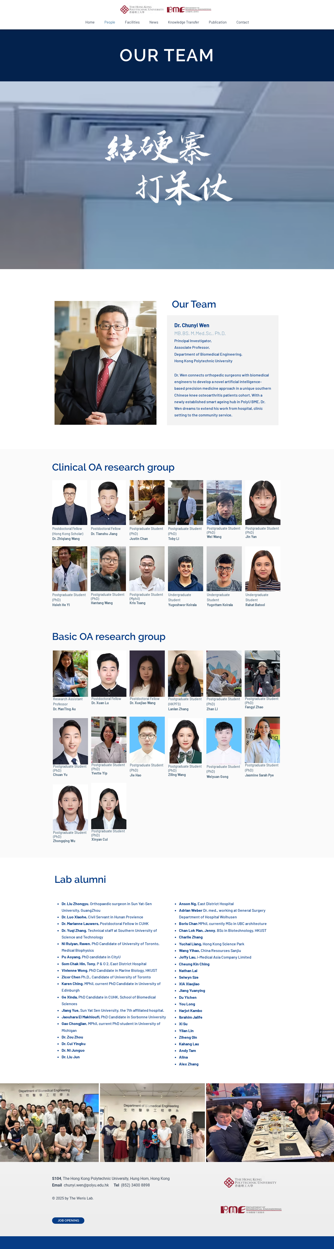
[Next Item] (326, 1122)
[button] (185, 502)
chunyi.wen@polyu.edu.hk (86, 1185)
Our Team (194, 304)
